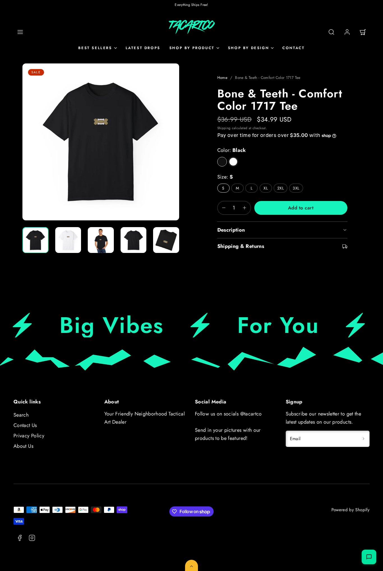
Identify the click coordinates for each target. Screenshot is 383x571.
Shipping (224, 127)
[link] (347, 32)
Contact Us (25, 425)
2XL (280, 188)
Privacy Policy (28, 435)
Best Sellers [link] (95, 48)
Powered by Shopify (350, 510)
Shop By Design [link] (248, 48)
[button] (20, 32)
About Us (23, 446)
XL (266, 188)
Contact (293, 48)
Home (222, 77)
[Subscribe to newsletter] (363, 439)
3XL (296, 188)
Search (21, 415)
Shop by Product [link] (191, 48)
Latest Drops (143, 48)
